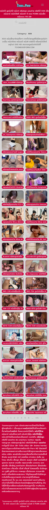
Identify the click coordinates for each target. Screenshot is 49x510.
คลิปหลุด (40, 436)
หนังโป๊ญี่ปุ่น (37, 434)
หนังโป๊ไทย (39, 431)
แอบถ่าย (42, 442)
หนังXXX (28, 428)
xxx (12, 488)
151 (37, 417)
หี (8, 471)
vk (16, 439)
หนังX (14, 431)
